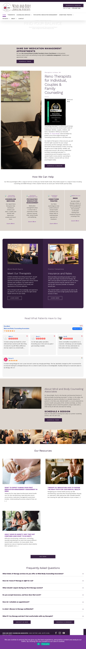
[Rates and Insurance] (63, 244)
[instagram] (60, 633)
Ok (38, 644)
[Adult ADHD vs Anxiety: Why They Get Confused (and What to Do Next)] (21, 521)
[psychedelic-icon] (53, 195)
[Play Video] (22, 398)
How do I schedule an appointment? (43, 602)
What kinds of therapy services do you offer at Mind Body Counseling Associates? (43, 574)
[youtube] (64, 633)
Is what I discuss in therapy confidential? (43, 609)
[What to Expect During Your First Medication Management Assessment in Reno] (21, 471)
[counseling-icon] (10, 195)
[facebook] (56, 633)
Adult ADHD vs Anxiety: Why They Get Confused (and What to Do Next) (20, 535)
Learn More (11, 223)
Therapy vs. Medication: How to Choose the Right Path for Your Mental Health (64, 488)
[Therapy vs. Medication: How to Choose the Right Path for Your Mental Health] (64, 471)
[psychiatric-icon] (32, 195)
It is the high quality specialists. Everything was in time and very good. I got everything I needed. (42, 344)
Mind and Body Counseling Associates (16, 328)
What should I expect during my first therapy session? (43, 588)
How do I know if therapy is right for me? (43, 581)
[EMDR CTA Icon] (75, 195)
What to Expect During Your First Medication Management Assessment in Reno (21, 489)
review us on (76, 328)
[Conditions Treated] (23, 244)
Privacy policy (45, 644)
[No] (84, 642)
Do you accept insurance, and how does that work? (43, 595)
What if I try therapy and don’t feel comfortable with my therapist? (43, 616)
